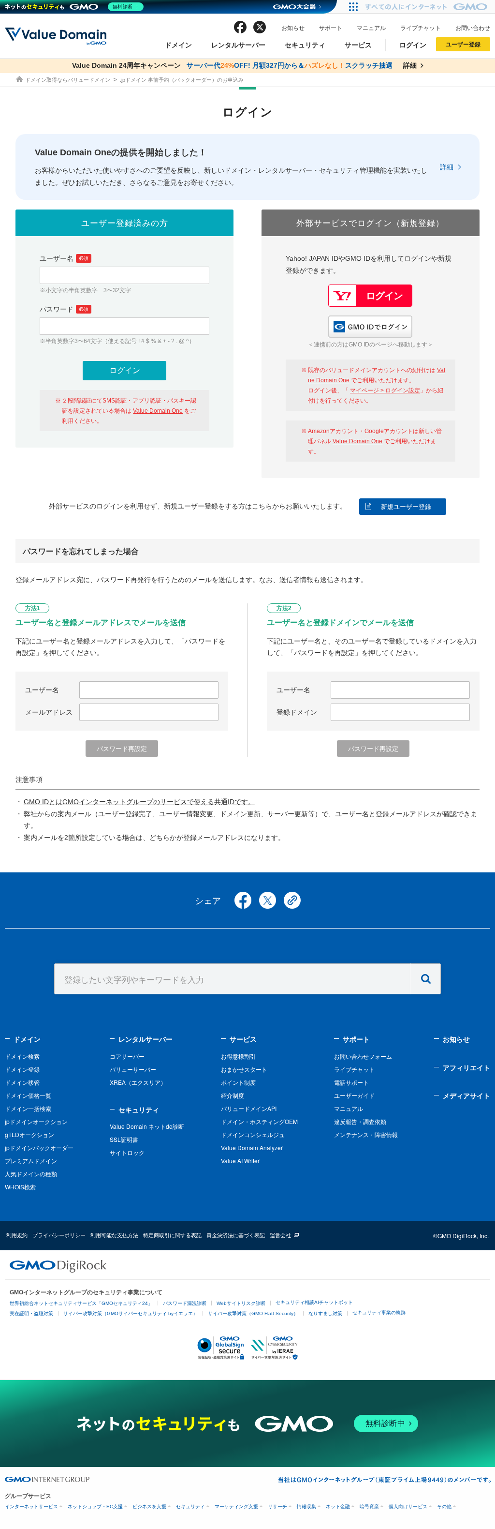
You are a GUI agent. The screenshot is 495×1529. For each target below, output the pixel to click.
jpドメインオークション (36, 1121)
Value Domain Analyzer (252, 1147)
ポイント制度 (238, 1082)
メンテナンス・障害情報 (366, 1134)
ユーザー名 (64, 258)
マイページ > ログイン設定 (385, 390)
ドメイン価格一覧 (28, 1095)
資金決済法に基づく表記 (235, 1235)
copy (292, 900)
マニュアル (371, 27)
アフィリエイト (466, 1067)
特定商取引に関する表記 (172, 1235)
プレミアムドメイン (31, 1160)
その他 (444, 1506)
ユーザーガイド (354, 1095)
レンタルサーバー (238, 44)
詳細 (446, 167)
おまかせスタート (244, 1069)
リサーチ (277, 1506)
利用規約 (17, 1235)
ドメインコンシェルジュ (253, 1134)
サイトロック (127, 1152)
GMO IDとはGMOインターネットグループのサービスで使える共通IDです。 (139, 802)
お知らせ (293, 27)
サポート (330, 27)
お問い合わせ (472, 27)
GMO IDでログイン (370, 326)
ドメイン (178, 44)
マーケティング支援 (236, 1506)
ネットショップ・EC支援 (95, 1506)
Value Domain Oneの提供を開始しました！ (121, 152)
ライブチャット (420, 27)
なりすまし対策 (325, 1313)
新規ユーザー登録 (406, 506)
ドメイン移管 (22, 1082)
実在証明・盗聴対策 (31, 1313)
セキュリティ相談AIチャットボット (314, 1302)
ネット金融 (338, 1506)
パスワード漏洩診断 (184, 1303)
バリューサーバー (133, 1069)
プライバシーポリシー (59, 1235)
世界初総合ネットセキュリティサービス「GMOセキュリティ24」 (81, 1303)
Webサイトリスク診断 (241, 1303)
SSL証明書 (124, 1139)
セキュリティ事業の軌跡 (379, 1312)
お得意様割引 (238, 1056)
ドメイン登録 (22, 1069)
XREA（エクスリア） (138, 1082)
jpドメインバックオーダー (39, 1147)
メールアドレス (49, 712)
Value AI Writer (240, 1160)
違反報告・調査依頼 (360, 1121)
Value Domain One (158, 410)
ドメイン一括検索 (28, 1108)
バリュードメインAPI (249, 1108)
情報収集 (306, 1506)
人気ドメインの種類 (31, 1173)
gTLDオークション (29, 1134)
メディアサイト (466, 1095)
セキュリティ (305, 44)
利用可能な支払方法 (114, 1235)
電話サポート (351, 1082)
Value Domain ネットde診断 (147, 1126)
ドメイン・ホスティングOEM (259, 1121)
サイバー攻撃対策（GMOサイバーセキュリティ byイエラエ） (130, 1313)
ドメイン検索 (22, 1056)
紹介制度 (232, 1095)
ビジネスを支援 (149, 1506)
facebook (240, 27)
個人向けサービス (408, 1506)
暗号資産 (369, 1506)
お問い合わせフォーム (363, 1056)
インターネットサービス (31, 1506)
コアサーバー (127, 1056)
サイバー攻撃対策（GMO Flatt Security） (253, 1313)
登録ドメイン (297, 712)
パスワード (64, 309)
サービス (358, 44)
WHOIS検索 (20, 1187)
